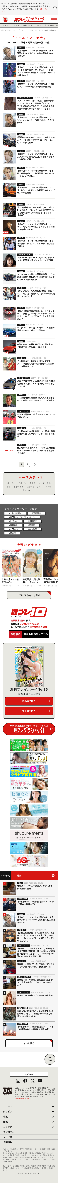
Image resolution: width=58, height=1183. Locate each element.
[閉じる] (55, 7)
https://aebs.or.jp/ (23, 1099)
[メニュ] (54, 19)
